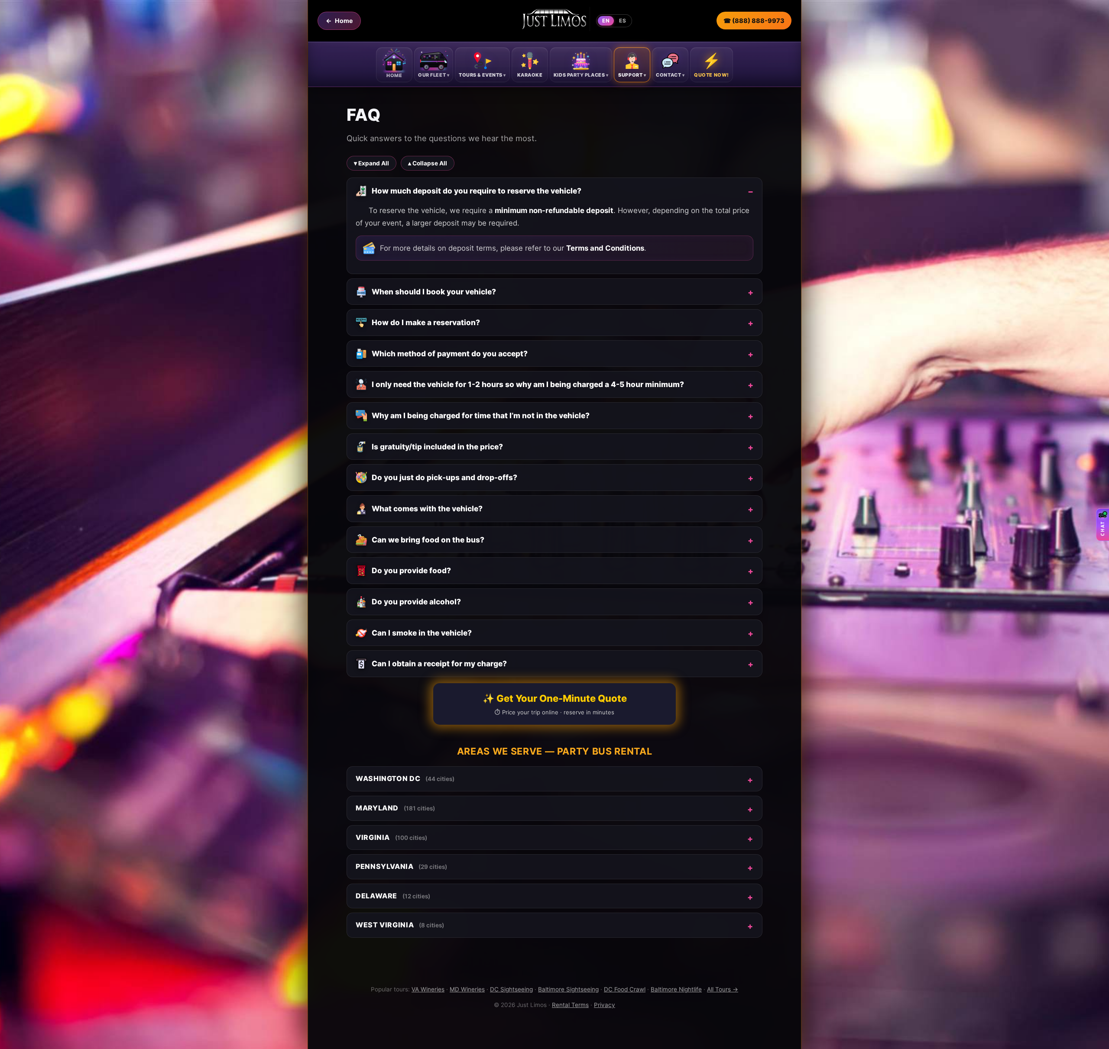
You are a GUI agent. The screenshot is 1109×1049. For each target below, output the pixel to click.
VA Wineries (428, 989)
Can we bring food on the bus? (428, 539)
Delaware (393, 895)
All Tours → (722, 989)
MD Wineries (467, 989)
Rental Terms (570, 1004)
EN (606, 20)
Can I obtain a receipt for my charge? (439, 663)
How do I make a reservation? (426, 322)
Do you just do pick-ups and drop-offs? (444, 477)
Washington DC (405, 778)
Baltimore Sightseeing (568, 989)
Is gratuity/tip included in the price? (437, 446)
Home (339, 20)
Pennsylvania (401, 866)
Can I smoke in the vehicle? (422, 632)
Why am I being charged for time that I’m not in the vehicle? (481, 415)
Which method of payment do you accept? (450, 353)
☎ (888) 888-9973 (754, 20)
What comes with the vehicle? (427, 508)
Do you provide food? (411, 570)
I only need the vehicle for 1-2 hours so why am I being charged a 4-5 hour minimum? (528, 384)
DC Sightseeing (511, 989)
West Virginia (400, 924)
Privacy (604, 1004)
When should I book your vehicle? (434, 291)
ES (622, 20)
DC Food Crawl (624, 989)
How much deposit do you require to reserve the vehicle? (476, 190)
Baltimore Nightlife (676, 989)
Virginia (391, 837)
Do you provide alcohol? (416, 601)
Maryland (395, 808)
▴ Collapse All (427, 163)
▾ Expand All (371, 163)
